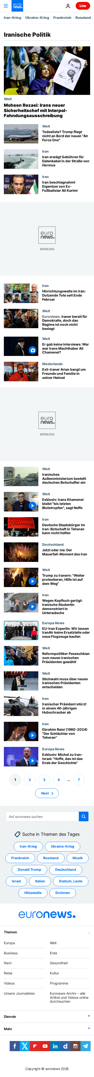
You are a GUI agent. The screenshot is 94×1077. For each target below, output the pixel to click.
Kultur (54, 973)
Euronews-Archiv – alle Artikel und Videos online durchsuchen (69, 997)
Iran (45, 151)
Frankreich (62, 17)
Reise (8, 973)
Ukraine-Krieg (37, 17)
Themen (10, 932)
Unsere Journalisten (19, 993)
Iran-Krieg (12, 17)
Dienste (10, 1017)
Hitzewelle (32, 893)
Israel (16, 881)
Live (83, 6)
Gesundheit (59, 963)
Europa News (53, 622)
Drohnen (62, 893)
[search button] (83, 816)
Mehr (8, 1029)
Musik (78, 858)
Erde (53, 953)
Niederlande (52, 364)
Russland (83, 17)
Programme (59, 983)
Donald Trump (29, 870)
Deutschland (53, 544)
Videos (9, 983)
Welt (8, 99)
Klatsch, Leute (70, 881)
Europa (9, 943)
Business (11, 953)
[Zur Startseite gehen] (17, 6)
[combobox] (47, 816)
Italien (40, 881)
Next (45, 793)
